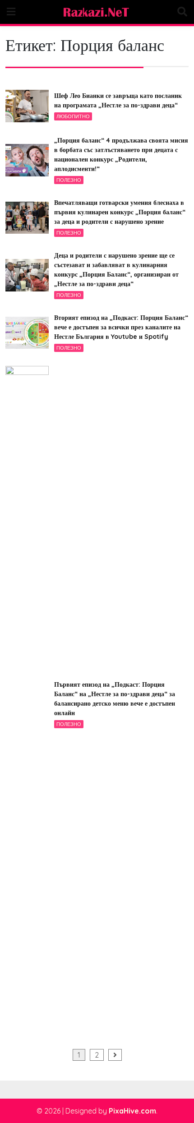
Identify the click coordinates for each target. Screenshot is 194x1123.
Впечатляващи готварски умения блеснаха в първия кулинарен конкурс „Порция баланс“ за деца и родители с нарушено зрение (119, 212)
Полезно (68, 180)
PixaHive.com (132, 1110)
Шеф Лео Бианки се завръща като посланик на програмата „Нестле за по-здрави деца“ (118, 100)
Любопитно (73, 116)
